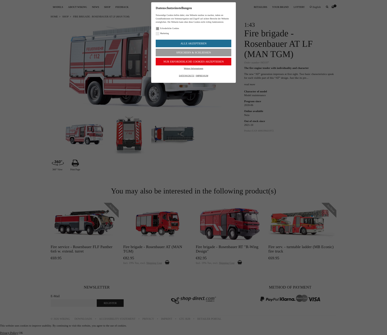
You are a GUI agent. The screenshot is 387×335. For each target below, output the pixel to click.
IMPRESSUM (202, 76)
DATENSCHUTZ (186, 76)
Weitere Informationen (193, 68)
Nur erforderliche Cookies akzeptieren (193, 61)
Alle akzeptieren (193, 43)
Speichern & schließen (193, 52)
